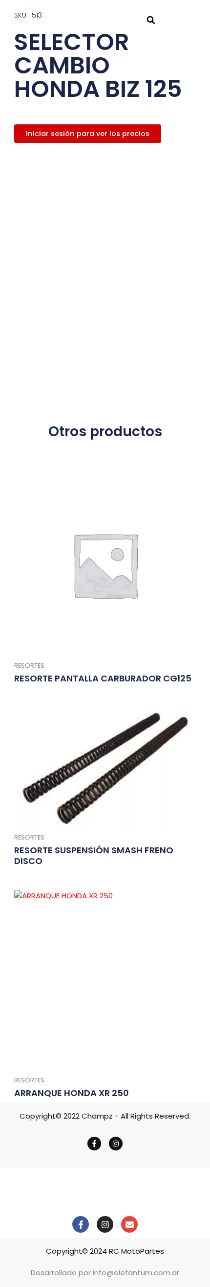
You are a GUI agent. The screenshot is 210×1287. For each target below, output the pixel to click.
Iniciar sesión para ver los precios (87, 134)
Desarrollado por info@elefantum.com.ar (105, 1272)
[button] (151, 20)
